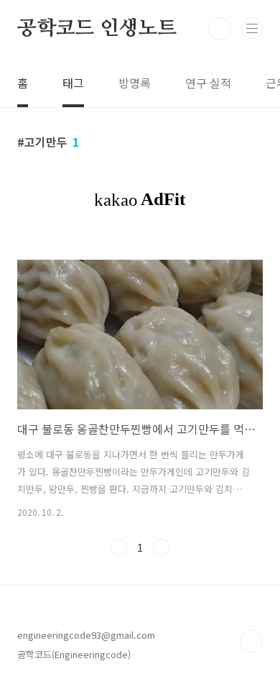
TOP (251, 640)
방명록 (134, 82)
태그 (73, 82)
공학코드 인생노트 (97, 29)
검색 (219, 29)
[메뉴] (252, 28)
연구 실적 (208, 82)
